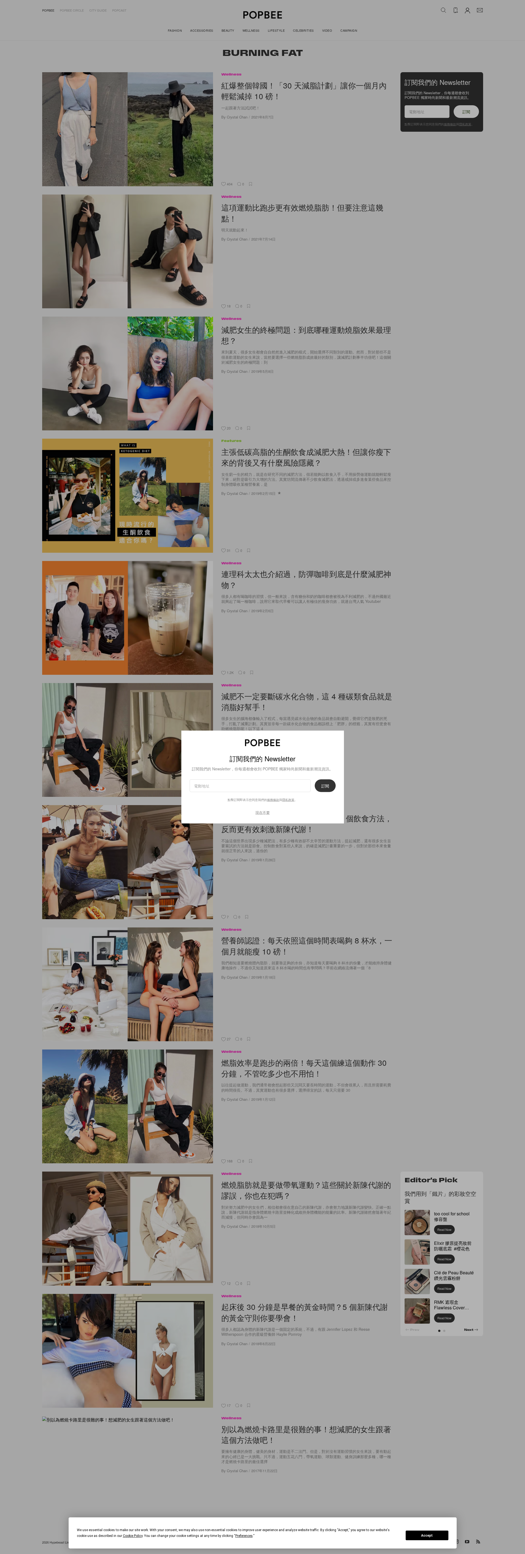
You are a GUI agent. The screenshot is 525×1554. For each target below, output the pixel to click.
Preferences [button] (244, 1536)
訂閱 (325, 786)
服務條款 (273, 799)
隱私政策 (288, 799)
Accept (427, 1535)
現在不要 (262, 812)
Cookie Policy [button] (132, 1536)
